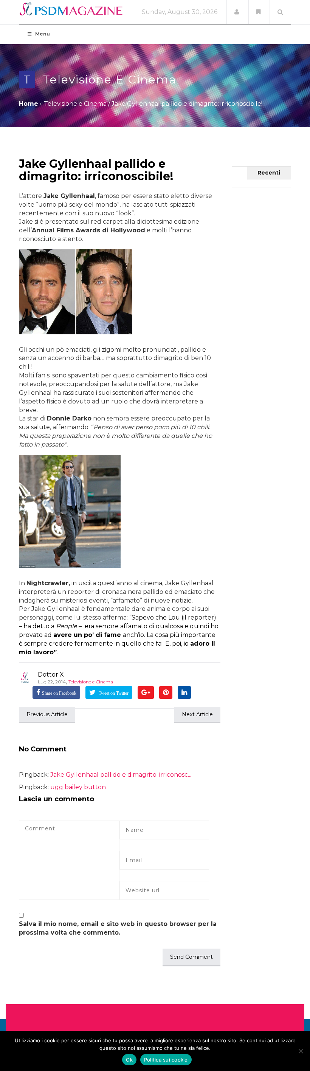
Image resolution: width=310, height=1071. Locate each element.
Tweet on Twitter (113, 693)
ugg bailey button (78, 787)
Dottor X (51, 674)
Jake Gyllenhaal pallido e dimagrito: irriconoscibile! (96, 170)
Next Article (197, 714)
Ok (129, 1060)
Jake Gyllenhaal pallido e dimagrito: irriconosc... (120, 774)
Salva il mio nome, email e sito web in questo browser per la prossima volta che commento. (118, 928)
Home (28, 103)
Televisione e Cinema (110, 80)
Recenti (268, 172)
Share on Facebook (59, 693)
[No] (300, 1051)
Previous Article (47, 714)
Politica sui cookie (166, 1060)
